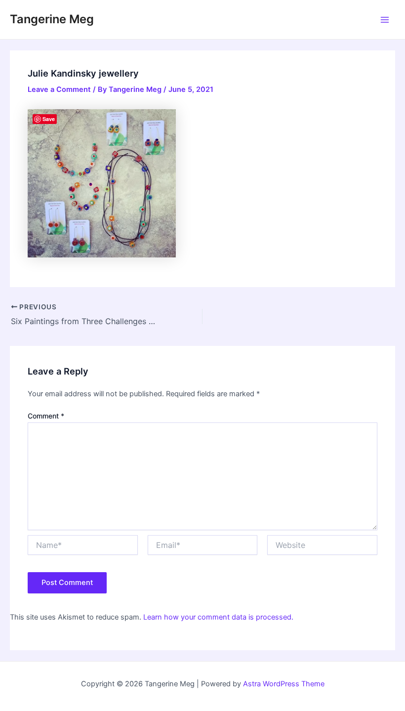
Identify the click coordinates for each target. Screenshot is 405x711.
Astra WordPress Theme (283, 683)
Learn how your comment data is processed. (218, 617)
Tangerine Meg (52, 19)
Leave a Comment (59, 89)
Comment (46, 416)
